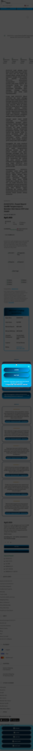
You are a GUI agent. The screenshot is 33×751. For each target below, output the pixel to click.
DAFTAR (16, 375)
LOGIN (16, 370)
